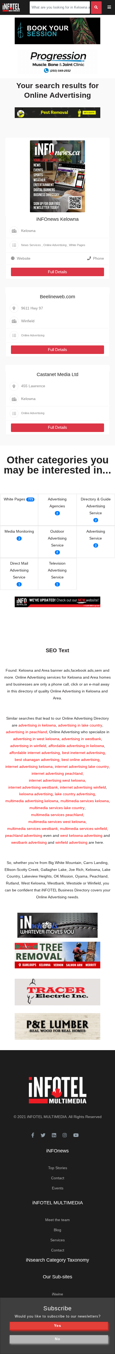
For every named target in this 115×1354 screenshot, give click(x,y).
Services (57, 1240)
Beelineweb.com (57, 296)
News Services (31, 245)
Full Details (57, 272)
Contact (57, 1178)
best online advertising (80, 759)
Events (57, 1188)
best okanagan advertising (37, 759)
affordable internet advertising (34, 753)
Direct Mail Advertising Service (19, 570)
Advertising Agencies (57, 502)
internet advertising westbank (33, 787)
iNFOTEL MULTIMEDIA (47, 1117)
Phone (98, 258)
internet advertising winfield (83, 787)
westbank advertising (29, 842)
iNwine (57, 1294)
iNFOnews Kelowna (57, 219)
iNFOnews (57, 1150)
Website (23, 258)
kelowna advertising (36, 794)
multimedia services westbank (32, 828)
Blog (57, 1230)
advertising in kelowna (37, 725)
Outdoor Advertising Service (57, 538)
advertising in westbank (81, 739)
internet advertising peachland (57, 773)
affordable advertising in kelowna (76, 746)
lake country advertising (75, 794)
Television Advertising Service (57, 570)
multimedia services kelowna (84, 801)
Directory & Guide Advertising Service (96, 506)
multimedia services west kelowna (57, 821)
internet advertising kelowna (29, 766)
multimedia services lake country (57, 808)
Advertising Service (95, 534)
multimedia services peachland (57, 815)
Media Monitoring (19, 531)
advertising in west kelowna (36, 739)
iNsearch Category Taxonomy (57, 1260)
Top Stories (57, 1168)
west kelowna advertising (81, 835)
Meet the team (57, 1220)
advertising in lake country (80, 725)
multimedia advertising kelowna (31, 801)
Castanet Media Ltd (57, 374)
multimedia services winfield (83, 828)
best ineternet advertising (83, 753)
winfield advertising (71, 842)
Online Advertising (55, 245)
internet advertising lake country (82, 766)
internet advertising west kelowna (57, 780)
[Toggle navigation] (112, 8)
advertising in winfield (28, 746)
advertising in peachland (26, 732)
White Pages (77, 245)
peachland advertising (23, 835)
